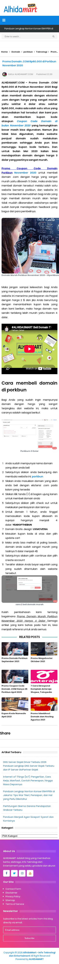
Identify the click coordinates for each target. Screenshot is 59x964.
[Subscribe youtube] (30, 873)
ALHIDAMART (36, 959)
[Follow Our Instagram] (22, 873)
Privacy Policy (13, 896)
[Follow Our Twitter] (14, 873)
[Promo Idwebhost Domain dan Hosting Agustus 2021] (44, 704)
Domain (15, 51)
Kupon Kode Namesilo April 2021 (14, 715)
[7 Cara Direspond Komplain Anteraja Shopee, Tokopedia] (44, 676)
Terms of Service (15, 904)
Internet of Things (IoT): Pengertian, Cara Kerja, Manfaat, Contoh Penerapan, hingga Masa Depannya (28, 780)
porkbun (28, 51)
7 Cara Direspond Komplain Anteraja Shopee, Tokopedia (41, 689)
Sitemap (10, 900)
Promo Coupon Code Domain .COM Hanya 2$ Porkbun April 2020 (14, 689)
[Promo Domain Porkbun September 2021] (15, 649)
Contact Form (13, 888)
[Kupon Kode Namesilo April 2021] (15, 704)
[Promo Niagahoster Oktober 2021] (44, 649)
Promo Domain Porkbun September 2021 (15, 660)
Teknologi (41, 51)
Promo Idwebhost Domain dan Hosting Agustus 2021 (42, 716)
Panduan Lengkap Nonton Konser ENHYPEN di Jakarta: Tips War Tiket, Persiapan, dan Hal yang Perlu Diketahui (29, 795)
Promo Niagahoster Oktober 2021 (42, 660)
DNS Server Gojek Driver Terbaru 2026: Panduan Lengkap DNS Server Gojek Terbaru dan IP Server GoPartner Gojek (28, 765)
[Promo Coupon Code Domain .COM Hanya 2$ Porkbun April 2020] (15, 676)
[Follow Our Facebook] (6, 873)
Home (4, 51)
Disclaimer (11, 892)
